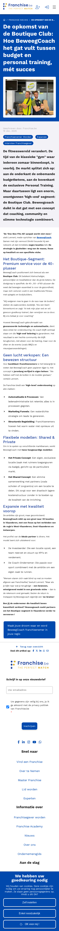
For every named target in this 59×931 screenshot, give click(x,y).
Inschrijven (29, 726)
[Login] (47, 7)
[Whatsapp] (40, 742)
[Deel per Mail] (47, 651)
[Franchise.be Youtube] (34, 742)
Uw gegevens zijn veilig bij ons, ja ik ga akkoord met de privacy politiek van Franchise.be (30, 706)
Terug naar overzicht (31, 646)
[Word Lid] (37, 7)
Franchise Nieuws (18, 20)
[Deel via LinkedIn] (40, 651)
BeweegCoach (44, 237)
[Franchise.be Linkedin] (23, 742)
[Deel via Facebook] (33, 651)
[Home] (17, 7)
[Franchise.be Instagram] (28, 742)
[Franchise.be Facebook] (19, 742)
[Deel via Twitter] (37, 651)
